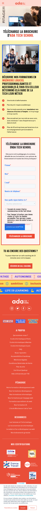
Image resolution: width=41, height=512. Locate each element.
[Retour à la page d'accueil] (20, 3)
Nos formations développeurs (20, 391)
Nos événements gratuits (20, 433)
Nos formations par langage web (20, 398)
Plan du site (20, 367)
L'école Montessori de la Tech (20, 408)
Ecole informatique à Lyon (20, 346)
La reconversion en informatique (20, 426)
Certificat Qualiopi (20, 370)
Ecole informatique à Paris (20, 339)
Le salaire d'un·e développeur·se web (20, 429)
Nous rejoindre (20, 353)
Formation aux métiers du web (20, 401)
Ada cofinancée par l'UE (20, 374)
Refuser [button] (32, 508)
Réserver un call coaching (20, 266)
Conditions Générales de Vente (20, 363)
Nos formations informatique (20, 394)
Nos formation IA (20, 405)
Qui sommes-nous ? (20, 335)
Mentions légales (20, 360)
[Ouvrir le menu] (3, 3)
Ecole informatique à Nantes (20, 342)
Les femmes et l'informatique (20, 422)
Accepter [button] (23, 508)
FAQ (20, 349)
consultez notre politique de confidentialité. (21, 495)
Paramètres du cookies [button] (10, 508)
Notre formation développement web (20, 387)
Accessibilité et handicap (20, 356)
